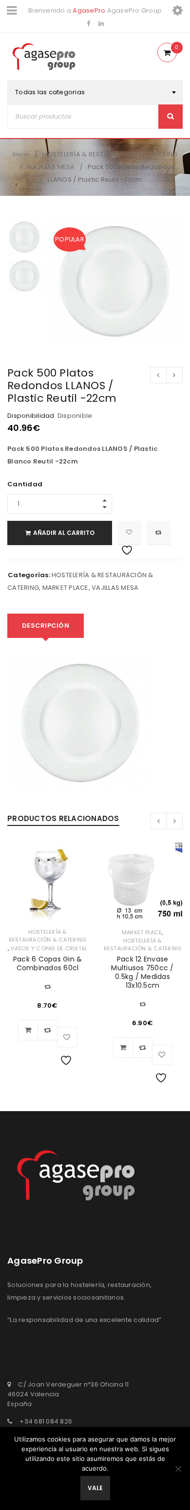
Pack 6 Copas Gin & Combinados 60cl (47, 963)
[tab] (45, 626)
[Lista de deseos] (129, 533)
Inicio (21, 154)
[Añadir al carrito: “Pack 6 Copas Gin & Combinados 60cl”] (28, 1030)
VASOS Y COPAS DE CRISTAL (49, 948)
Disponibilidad (31, 416)
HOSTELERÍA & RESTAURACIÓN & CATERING (109, 154)
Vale (95, 1488)
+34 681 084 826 (45, 1421)
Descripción (45, 625)
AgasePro (89, 10)
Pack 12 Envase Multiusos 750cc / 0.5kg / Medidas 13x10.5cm (142, 972)
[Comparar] (47, 1030)
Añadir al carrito (64, 533)
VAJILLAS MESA (51, 167)
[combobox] (95, 92)
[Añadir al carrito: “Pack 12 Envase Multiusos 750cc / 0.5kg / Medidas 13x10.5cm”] (123, 1047)
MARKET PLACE (65, 587)
